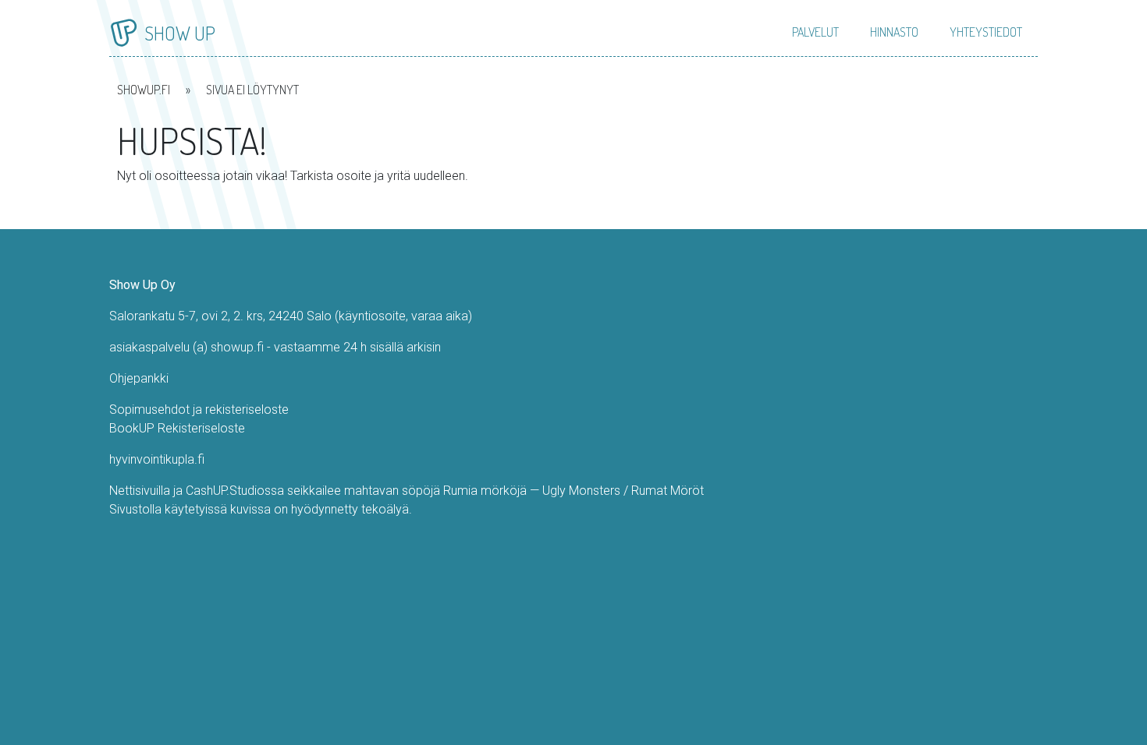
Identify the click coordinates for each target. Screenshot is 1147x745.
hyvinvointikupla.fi (156, 459)
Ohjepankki (139, 378)
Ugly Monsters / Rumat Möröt (623, 490)
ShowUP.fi (143, 89)
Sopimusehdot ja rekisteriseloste (199, 409)
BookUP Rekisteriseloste (177, 428)
